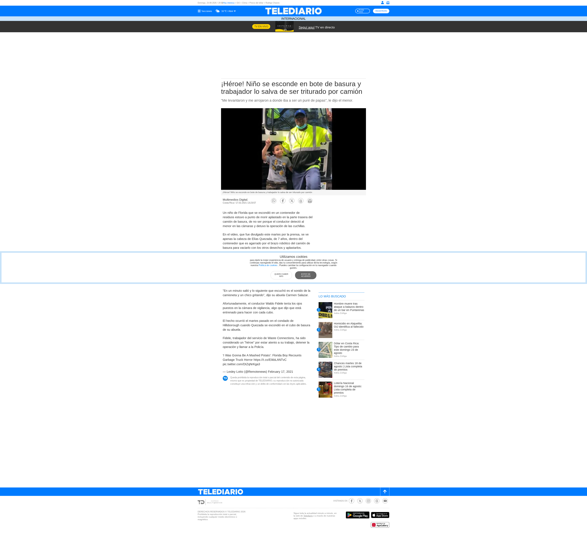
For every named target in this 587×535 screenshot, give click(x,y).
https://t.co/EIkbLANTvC (270, 359)
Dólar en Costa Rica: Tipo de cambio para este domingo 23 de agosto (346, 348)
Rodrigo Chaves (273, 3)
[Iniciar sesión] (382, 2)
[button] (273, 200)
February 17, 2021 (280, 371)
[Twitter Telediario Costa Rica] (360, 501)
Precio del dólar (256, 3)
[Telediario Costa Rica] (293, 11)
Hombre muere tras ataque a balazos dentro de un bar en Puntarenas (349, 307)
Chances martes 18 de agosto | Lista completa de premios (348, 366)
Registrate (381, 11)
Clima (244, 3)
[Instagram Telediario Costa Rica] (368, 501)
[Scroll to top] (384, 491)
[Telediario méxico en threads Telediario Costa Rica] (376, 501)
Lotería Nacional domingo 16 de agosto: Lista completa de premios (348, 388)
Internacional (293, 18)
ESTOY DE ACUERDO (305, 275)
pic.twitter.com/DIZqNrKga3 (241, 364)
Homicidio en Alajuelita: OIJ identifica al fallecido (349, 325)
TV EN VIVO (361, 11)
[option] (293, 151)
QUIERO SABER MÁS (281, 275)
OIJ (238, 3)
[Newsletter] (387, 3)
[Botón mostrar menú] (205, 11)
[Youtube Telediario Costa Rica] (385, 501)
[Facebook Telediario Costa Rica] (351, 501)
